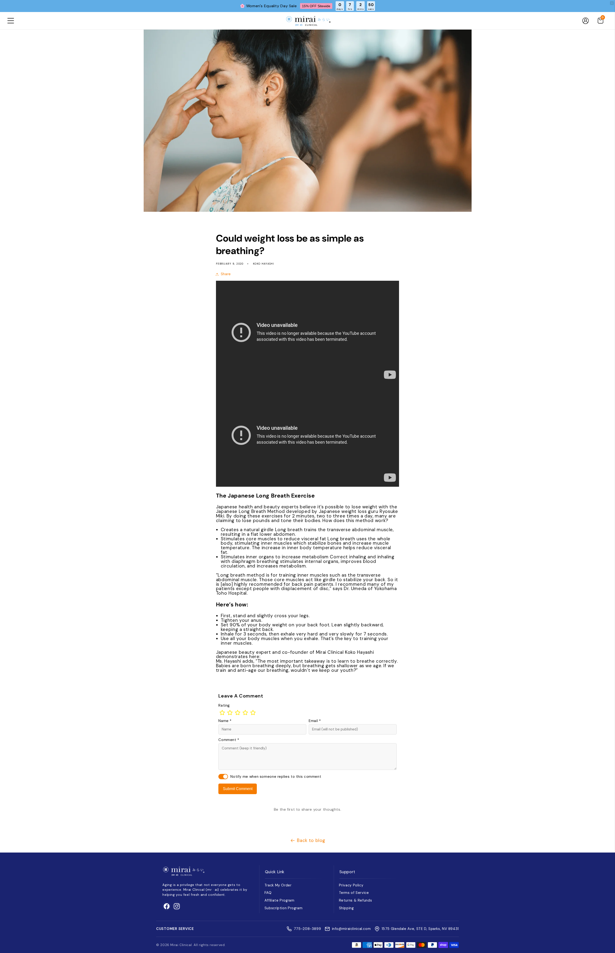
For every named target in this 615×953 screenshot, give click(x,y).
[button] (10, 20)
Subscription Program (283, 908)
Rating (224, 705)
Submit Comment (237, 789)
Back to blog (311, 840)
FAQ (268, 892)
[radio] (222, 712)
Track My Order (278, 885)
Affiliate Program (279, 900)
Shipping (346, 908)
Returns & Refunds (355, 900)
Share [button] (226, 274)
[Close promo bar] (612, 3)
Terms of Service (354, 892)
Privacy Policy (351, 885)
